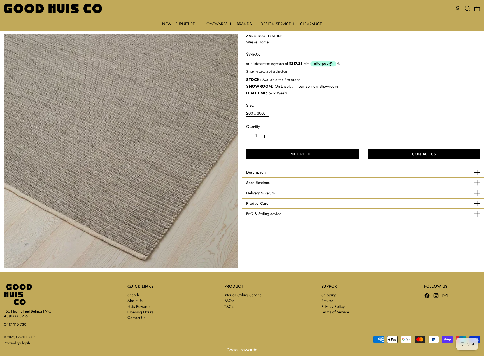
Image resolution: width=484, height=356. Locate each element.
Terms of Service (335, 312)
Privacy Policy (333, 306)
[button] (467, 8)
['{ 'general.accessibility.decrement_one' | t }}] (247, 136)
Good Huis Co (25, 337)
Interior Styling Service (243, 295)
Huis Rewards (138, 306)
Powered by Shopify (17, 343)
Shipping (252, 71)
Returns (327, 300)
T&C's (229, 306)
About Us (135, 300)
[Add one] (264, 136)
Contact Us (136, 317)
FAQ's (229, 300)
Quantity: (253, 126)
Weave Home (257, 42)
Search (133, 295)
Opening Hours (140, 312)
